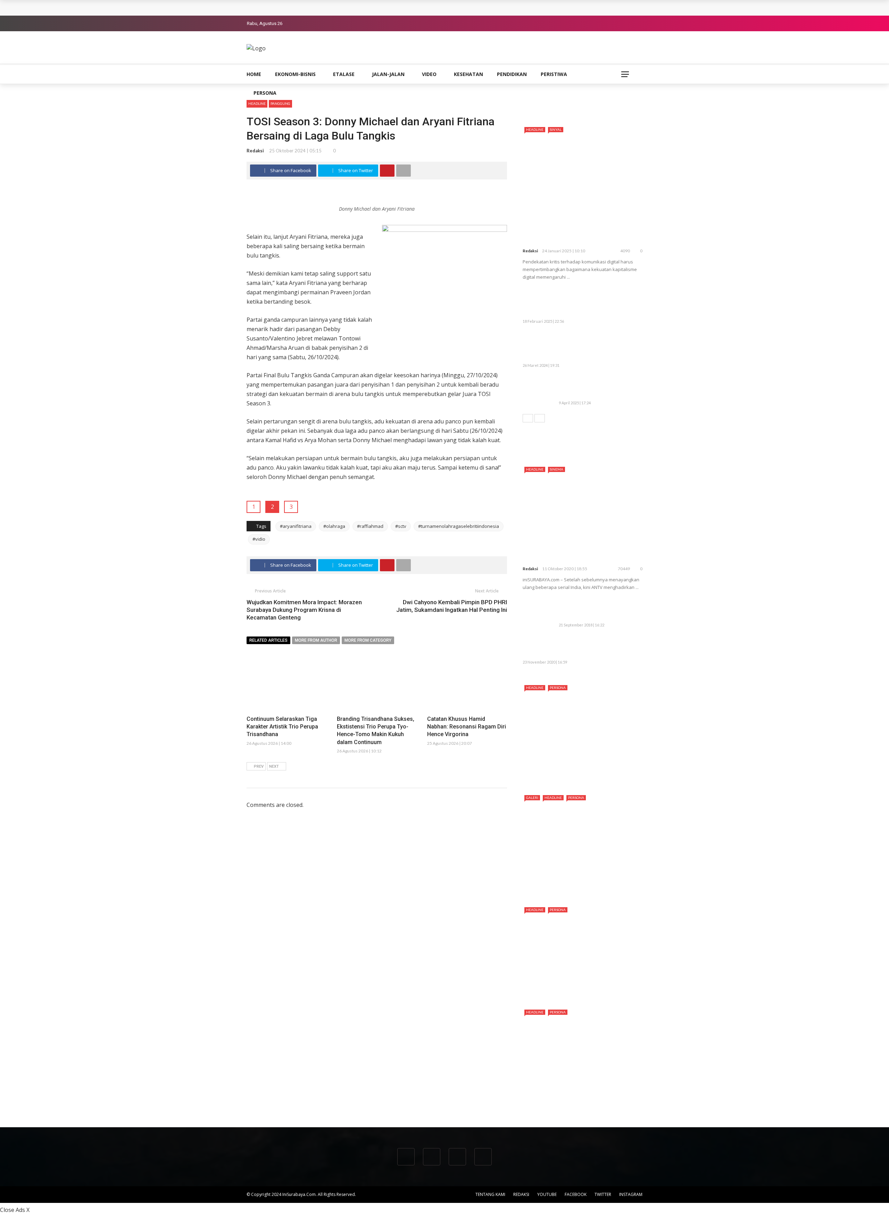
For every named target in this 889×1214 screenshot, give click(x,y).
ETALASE (344, 74)
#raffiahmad (370, 526)
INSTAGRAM (630, 1194)
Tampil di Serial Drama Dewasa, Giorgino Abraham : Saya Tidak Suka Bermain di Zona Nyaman (579, 1098)
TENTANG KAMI (490, 1194)
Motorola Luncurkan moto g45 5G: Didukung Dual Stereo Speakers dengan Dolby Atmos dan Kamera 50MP (596, 302)
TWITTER (603, 1194)
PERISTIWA (554, 74)
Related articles (268, 640)
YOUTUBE (547, 1194)
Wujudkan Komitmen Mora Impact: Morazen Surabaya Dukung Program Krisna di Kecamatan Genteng (304, 610)
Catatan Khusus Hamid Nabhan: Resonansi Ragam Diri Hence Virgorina (466, 727)
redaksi (255, 150)
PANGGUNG (280, 103)
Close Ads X (15, 1210)
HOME (254, 74)
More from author (316, 640)
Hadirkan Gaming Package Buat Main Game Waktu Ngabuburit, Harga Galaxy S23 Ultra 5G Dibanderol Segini (580, 347)
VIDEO (429, 74)
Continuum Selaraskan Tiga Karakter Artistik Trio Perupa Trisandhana (339, 7)
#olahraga (334, 526)
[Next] (539, 418)
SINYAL (556, 129)
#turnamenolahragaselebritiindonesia (458, 526)
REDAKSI (521, 1194)
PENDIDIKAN (512, 74)
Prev (259, 766)
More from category (367, 640)
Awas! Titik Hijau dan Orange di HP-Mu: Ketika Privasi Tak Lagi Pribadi (597, 387)
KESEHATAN (468, 74)
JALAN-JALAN (388, 74)
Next (274, 766)
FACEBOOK (576, 1194)
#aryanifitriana (295, 526)
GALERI (532, 797)
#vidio (258, 539)
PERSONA (265, 93)
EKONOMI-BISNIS (295, 74)
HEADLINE (257, 103)
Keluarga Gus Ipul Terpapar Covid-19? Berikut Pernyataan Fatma (595, 647)
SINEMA (556, 469)
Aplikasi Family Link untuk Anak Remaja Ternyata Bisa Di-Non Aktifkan (597, 609)
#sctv (400, 526)
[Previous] (528, 418)
